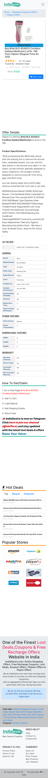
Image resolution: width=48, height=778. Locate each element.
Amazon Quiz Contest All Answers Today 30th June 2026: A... (23, 525)
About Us (30, 751)
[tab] (6, 494)
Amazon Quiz (36, 717)
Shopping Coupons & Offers (24, 12)
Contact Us (31, 736)
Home (6, 12)
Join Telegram (32, 762)
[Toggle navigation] (43, 4)
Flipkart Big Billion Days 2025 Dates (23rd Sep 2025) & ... (23, 500)
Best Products (32, 759)
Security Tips (8, 756)
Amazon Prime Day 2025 (25, 714)
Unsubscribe (31, 739)
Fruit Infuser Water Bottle (17, 717)
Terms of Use (8, 753)
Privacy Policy (9, 751)
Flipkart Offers (13, 15)
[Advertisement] (24, 105)
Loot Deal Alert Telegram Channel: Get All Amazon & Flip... (23, 516)
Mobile (16, 709)
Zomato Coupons (20, 723)
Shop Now (37, 77)
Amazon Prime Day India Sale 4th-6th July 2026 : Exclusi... (23, 534)
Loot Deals (7, 720)
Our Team (30, 753)
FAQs (28, 733)
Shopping (25, 709)
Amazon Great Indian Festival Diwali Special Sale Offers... (22, 508)
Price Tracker (31, 756)
